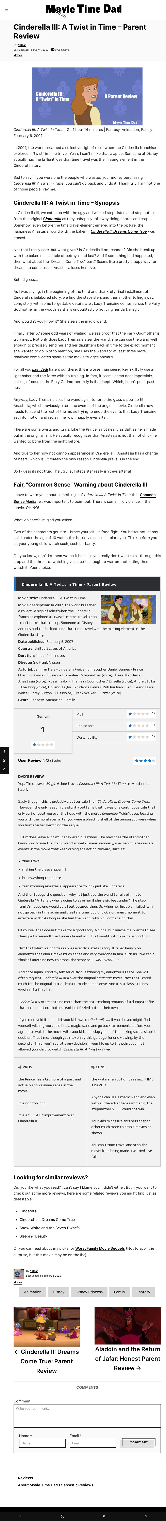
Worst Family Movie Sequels (100, 1248)
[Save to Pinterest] (4, 769)
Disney (58, 1292)
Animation (33, 1292)
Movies (18, 55)
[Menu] (6, 10)
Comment (22, 1401)
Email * (76, 1436)
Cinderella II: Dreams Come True (119, 231)
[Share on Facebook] (4, 751)
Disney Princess (89, 1292)
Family (119, 1292)
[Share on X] (4, 760)
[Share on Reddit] (145, 1516)
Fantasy (143, 1292)
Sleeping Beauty (33, 1236)
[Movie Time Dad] (83, 10)
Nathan (22, 44)
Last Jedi (40, 369)
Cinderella (52, 219)
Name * (25, 1436)
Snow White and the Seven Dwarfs (50, 1228)
